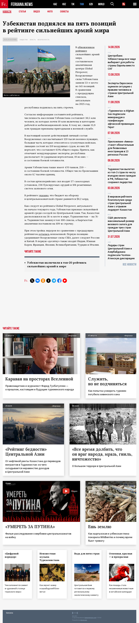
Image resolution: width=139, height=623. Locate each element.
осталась (44, 234)
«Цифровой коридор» (12, 555)
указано (44, 195)
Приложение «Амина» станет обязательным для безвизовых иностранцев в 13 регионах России (121, 148)
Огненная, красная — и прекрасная (120, 555)
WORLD (101, 4)
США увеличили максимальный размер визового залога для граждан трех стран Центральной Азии (121, 224)
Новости (7, 11)
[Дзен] (48, 280)
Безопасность (43, 40)
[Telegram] (54, 280)
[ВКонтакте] (37, 280)
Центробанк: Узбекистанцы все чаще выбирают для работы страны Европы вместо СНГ (122, 62)
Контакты (9, 613)
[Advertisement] (69, 306)
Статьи (22, 11)
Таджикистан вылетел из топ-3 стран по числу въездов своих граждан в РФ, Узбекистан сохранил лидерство (122, 175)
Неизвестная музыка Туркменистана (49, 557)
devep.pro (83, 620)
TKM (82, 4)
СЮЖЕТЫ (64, 11)
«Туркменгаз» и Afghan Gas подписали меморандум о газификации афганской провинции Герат (121, 119)
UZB (91, 4)
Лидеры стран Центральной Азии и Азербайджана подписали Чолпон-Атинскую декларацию (121, 252)
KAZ (55, 4)
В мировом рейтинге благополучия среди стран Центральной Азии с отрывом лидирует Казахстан (120, 203)
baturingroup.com (90, 617)
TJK (72, 4)
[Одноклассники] (43, 280)
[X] (32, 280)
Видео (37, 11)
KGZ (64, 4)
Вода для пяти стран (86, 553)
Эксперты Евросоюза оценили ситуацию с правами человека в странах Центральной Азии (121, 90)
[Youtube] (65, 280)
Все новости (129, 264)
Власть (33, 40)
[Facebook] (59, 280)
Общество (24, 40)
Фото (50, 11)
